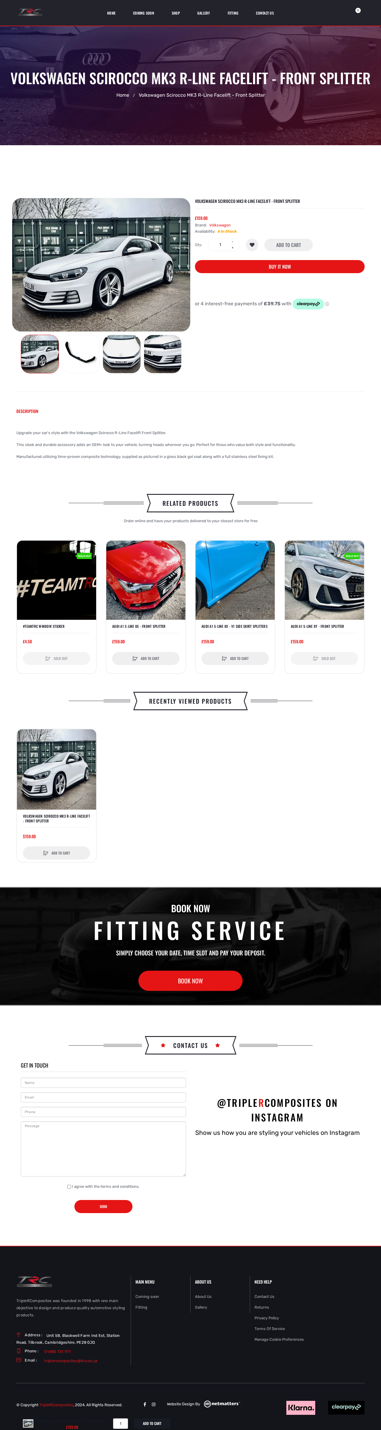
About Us (203, 1296)
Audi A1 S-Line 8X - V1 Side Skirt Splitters (235, 626)
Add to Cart (288, 244)
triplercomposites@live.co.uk (71, 1361)
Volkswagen (220, 225)
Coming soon (147, 1296)
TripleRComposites (56, 1405)
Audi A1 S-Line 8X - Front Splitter (139, 626)
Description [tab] (27, 411)
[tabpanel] (190, 444)
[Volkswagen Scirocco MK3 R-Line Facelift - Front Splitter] (40, 354)
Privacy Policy (266, 1318)
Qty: (198, 244)
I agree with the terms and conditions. (106, 1186)
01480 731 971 (57, 1351)
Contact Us (264, 1296)
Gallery (201, 1307)
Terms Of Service (269, 1328)
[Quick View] (24, 570)
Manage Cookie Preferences (279, 1339)
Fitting (141, 1307)
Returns (261, 1307)
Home (122, 95)
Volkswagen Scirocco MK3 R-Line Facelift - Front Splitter (56, 818)
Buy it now (280, 266)
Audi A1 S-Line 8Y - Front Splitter (317, 626)
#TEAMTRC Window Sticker (44, 626)
